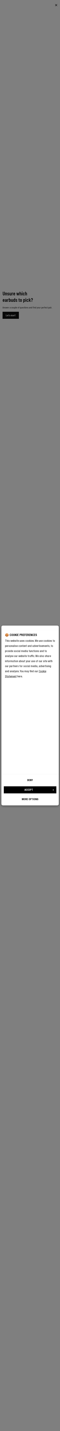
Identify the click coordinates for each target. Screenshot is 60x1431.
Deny (30, 780)
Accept (28, 789)
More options (30, 799)
